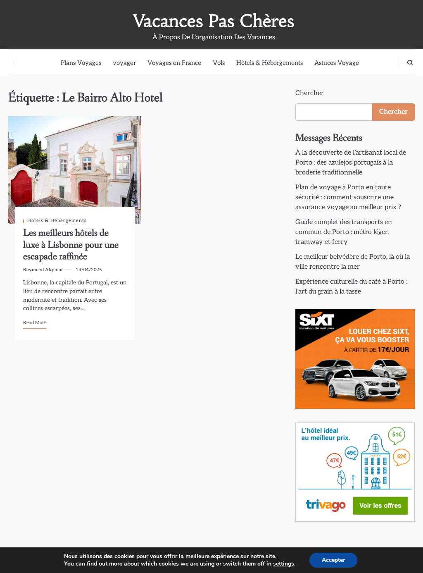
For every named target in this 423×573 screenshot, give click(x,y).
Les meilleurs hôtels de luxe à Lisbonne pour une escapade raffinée (71, 245)
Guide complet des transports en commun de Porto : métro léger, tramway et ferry (343, 232)
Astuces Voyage (336, 63)
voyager (124, 63)
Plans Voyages (81, 63)
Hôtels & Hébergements (269, 63)
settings (283, 564)
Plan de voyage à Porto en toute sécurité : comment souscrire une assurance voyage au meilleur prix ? (348, 197)
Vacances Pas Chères (213, 20)
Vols (219, 63)
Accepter (333, 560)
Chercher (309, 93)
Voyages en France (174, 63)
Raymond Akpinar (43, 269)
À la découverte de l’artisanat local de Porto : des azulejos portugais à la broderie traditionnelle (350, 163)
